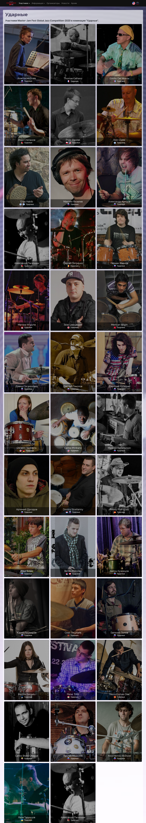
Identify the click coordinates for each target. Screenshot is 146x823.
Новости (65, 3)
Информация (37, 3)
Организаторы (53, 3)
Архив (74, 3)
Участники (23, 3)
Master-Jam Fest (11, 3)
